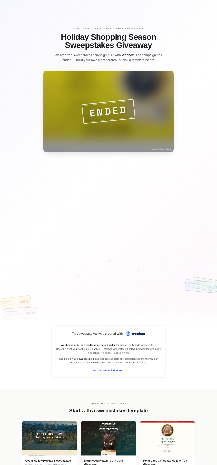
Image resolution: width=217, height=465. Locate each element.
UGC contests (118, 362)
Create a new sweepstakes (124, 28)
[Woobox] (135, 333)
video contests (99, 362)
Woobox (128, 55)
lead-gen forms (137, 362)
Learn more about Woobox (107, 370)
